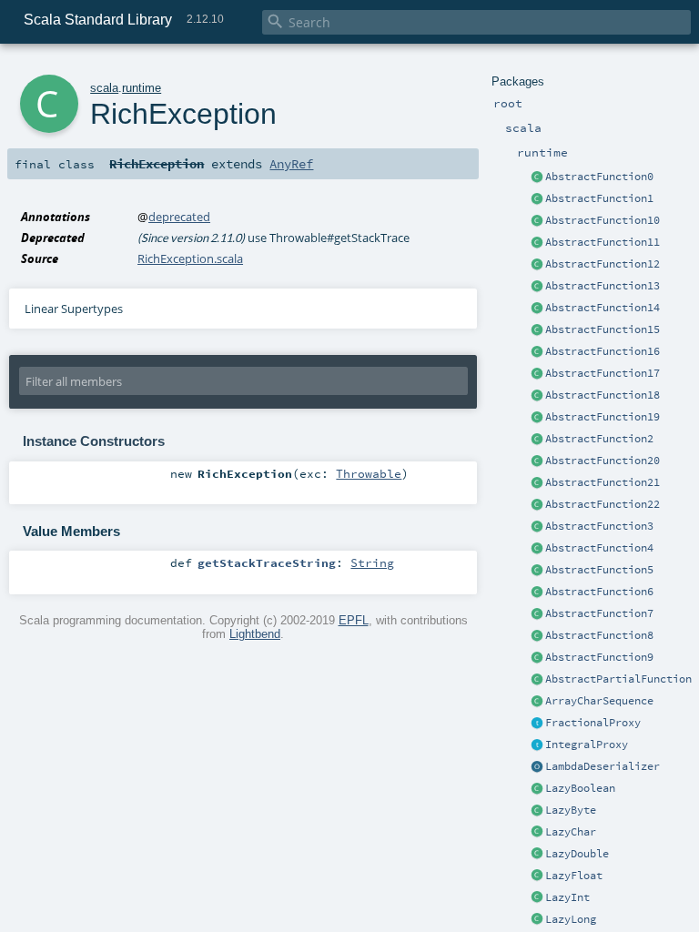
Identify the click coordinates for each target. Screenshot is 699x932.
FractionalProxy (593, 722)
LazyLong (570, 919)
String (372, 562)
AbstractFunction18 (602, 395)
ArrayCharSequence (599, 700)
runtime (141, 88)
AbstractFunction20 (602, 460)
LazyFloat (574, 875)
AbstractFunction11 (602, 242)
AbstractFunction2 (599, 438)
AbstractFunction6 (599, 591)
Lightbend (254, 634)
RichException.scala (190, 258)
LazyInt (567, 897)
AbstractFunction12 (602, 264)
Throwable (368, 473)
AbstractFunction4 (599, 548)
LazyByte (570, 810)
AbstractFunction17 (602, 373)
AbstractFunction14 (602, 307)
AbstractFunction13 (602, 285)
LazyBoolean (580, 788)
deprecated (179, 216)
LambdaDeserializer (602, 766)
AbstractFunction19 (602, 416)
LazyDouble (577, 853)
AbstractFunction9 (599, 657)
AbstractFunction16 (602, 351)
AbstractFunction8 (599, 635)
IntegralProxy (586, 744)
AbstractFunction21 (602, 482)
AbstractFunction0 (599, 176)
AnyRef (291, 164)
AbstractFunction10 (602, 220)
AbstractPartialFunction (618, 679)
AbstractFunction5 (599, 569)
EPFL (354, 620)
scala (104, 88)
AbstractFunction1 (599, 198)
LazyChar (570, 832)
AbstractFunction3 (599, 526)
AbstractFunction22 (602, 504)
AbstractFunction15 (602, 329)
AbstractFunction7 (599, 613)
